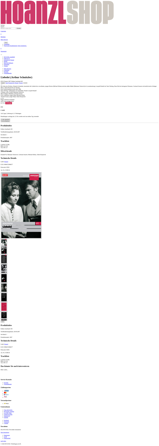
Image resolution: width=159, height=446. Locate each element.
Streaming (6, 64)
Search (2, 26)
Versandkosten (8, 73)
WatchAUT (7, 416)
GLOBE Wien (8, 413)
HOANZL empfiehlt (9, 57)
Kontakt (6, 71)
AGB (5, 436)
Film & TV (7, 58)
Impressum (7, 435)
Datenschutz (7, 438)
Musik (5, 61)
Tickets (6, 66)
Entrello (6, 417)
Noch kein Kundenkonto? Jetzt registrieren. (15, 45)
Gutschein (6, 70)
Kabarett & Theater (9, 60)
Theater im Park (8, 414)
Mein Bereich (7, 68)
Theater (21, 83)
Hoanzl (6, 161)
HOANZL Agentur (9, 411)
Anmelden (6, 44)
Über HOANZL (8, 410)
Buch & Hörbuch (8, 63)
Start (7, 83)
